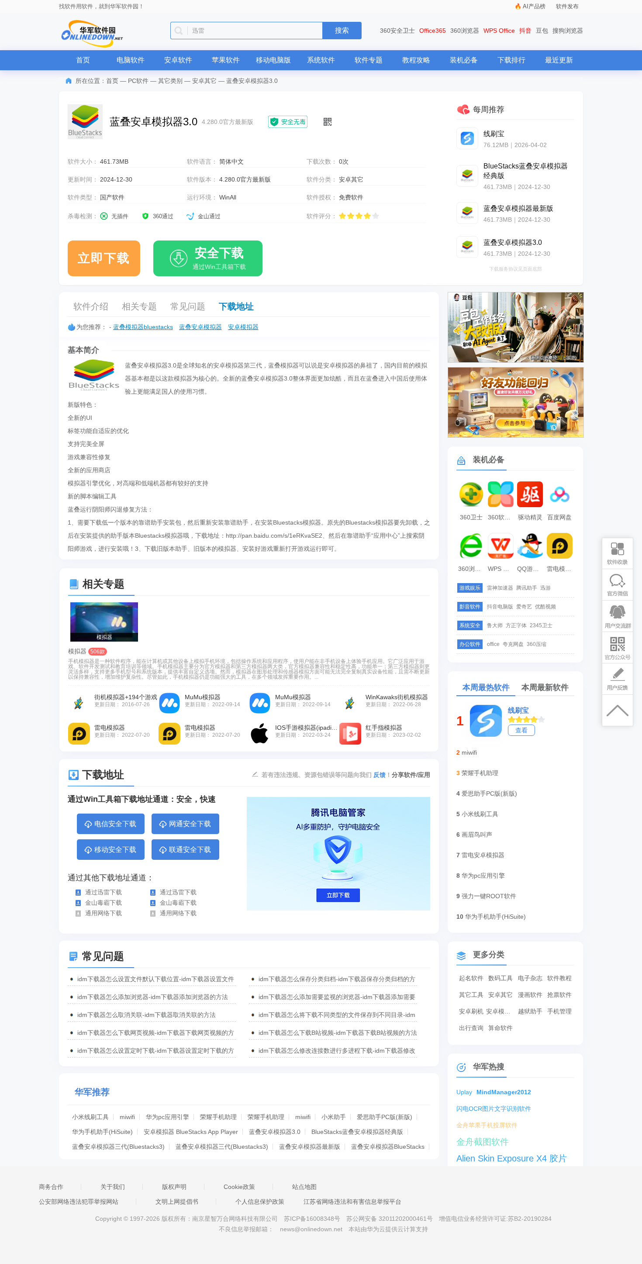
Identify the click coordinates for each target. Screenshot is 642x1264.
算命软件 (500, 1027)
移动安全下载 (115, 849)
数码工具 (500, 978)
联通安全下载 (190, 849)
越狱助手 (530, 1011)
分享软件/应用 (411, 774)
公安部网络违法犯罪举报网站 (78, 1202)
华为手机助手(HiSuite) (102, 1132)
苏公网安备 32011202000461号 (390, 1218)
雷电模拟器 (561, 568)
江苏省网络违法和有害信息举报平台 (352, 1202)
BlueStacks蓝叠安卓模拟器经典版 (357, 1132)
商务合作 (51, 1187)
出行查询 (471, 1027)
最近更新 (559, 60)
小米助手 (333, 1117)
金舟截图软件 (482, 1142)
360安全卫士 (397, 30)
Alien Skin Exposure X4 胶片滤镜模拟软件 (511, 1159)
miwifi (127, 1117)
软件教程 (559, 978)
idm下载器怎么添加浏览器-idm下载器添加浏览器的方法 (152, 996)
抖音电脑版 (500, 607)
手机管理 (559, 1011)
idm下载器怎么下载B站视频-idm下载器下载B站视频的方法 (338, 1032)
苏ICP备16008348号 (312, 1218)
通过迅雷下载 (103, 892)
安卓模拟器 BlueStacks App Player (191, 1132)
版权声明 (174, 1187)
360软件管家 (502, 517)
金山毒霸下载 (103, 902)
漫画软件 (530, 994)
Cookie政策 (239, 1187)
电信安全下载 (115, 824)
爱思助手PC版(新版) (384, 1117)
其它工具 (471, 994)
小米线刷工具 (90, 1117)
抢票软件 (559, 994)
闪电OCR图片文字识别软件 (493, 1108)
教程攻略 (416, 60)
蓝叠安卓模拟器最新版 (309, 1147)
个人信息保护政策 (259, 1202)
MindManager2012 (503, 1092)
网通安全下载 (190, 824)
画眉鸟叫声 (477, 834)
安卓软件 (178, 60)
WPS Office (499, 30)
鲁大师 (495, 625)
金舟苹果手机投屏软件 (487, 1125)
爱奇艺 (524, 607)
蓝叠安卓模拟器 (200, 326)
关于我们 (112, 1187)
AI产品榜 (534, 6)
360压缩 (536, 644)
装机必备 (464, 60)
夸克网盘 (513, 644)
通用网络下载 (103, 913)
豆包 (542, 30)
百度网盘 (559, 517)
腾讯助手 (526, 588)
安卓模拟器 (243, 326)
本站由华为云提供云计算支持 (388, 1229)
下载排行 (511, 60)
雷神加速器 (500, 588)
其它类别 (170, 81)
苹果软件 (226, 60)
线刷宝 (518, 710)
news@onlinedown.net (311, 1229)
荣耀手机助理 (218, 1117)
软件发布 (567, 6)
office (493, 644)
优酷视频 (545, 607)
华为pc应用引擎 (167, 1117)
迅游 (545, 588)
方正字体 (516, 625)
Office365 (432, 30)
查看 (521, 730)
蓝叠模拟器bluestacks (143, 326)
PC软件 (138, 81)
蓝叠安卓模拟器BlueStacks (388, 1147)
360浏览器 (464, 30)
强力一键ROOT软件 (489, 896)
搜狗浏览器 (567, 30)
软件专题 (369, 60)
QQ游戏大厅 (531, 568)
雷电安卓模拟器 (483, 855)
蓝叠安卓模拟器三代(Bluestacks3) (118, 1147)
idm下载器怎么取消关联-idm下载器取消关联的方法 (146, 1014)
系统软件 (321, 60)
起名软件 (471, 978)
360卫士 (471, 517)
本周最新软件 (545, 687)
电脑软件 (131, 60)
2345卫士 (541, 625)
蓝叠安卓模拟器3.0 (274, 1132)
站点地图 (304, 1187)
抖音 (525, 30)
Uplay (464, 1092)
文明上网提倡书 (176, 1202)
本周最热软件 (486, 687)
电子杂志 (530, 978)
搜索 (342, 30)
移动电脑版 (273, 60)
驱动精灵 (530, 517)
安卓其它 (204, 81)
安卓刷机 (471, 1011)
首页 (83, 60)
